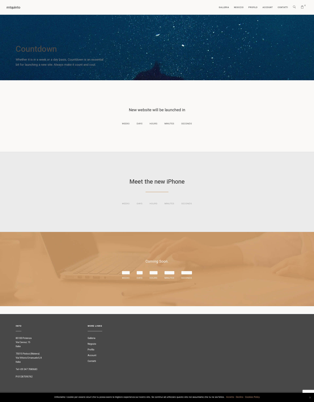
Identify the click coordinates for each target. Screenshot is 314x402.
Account (267, 7)
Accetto (230, 397)
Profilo (252, 7)
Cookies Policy (252, 397)
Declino (239, 397)
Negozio (239, 7)
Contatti (283, 7)
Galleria (224, 7)
